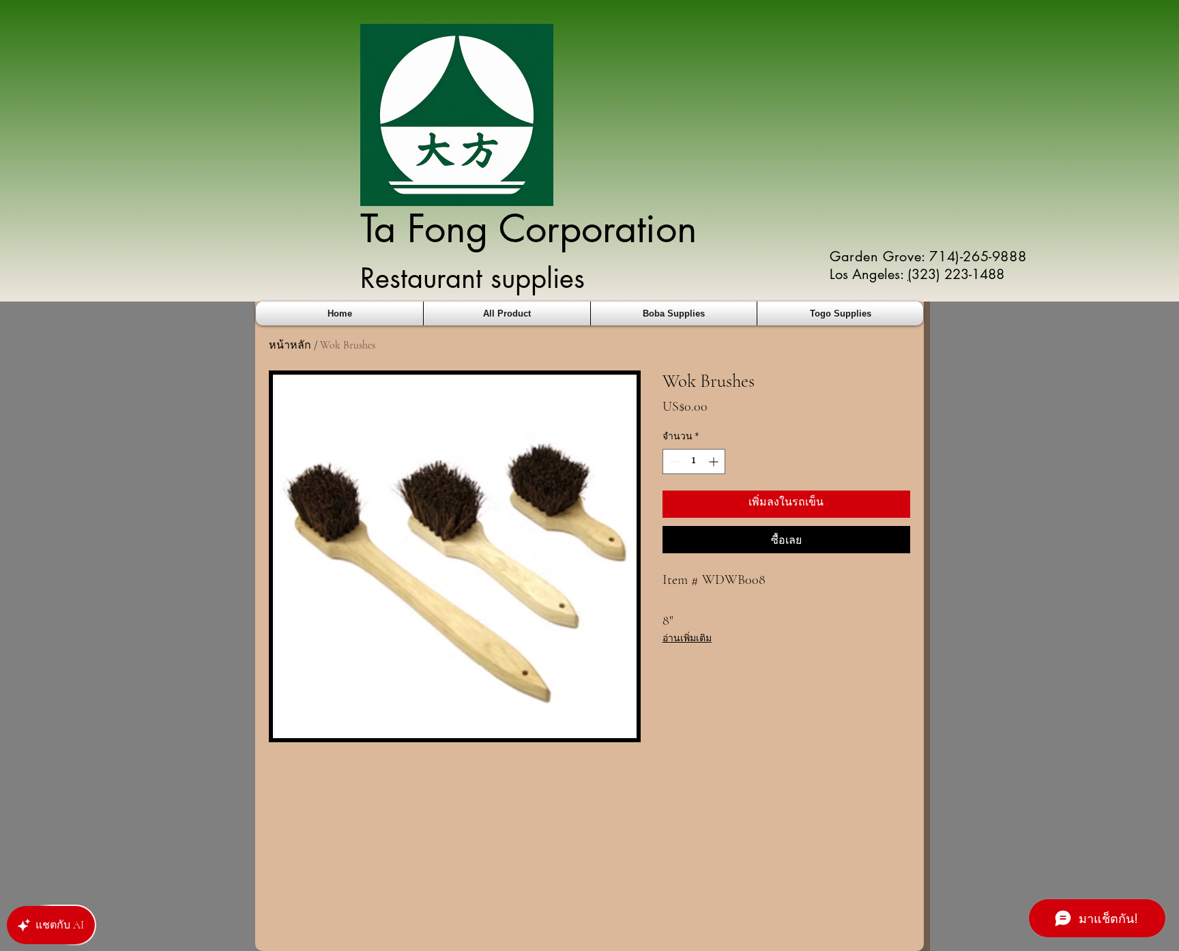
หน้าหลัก (290, 345)
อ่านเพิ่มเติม (687, 638)
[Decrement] (673, 461)
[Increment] (714, 461)
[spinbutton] (694, 461)
